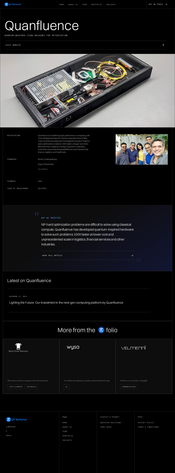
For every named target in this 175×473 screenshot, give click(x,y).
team (64, 431)
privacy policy (146, 423)
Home (64, 423)
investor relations (110, 423)
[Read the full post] (78, 300)
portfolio (67, 436)
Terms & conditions (148, 427)
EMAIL (9, 435)
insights (67, 440)
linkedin (10, 427)
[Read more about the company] (31, 366)
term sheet (106, 427)
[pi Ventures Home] (17, 419)
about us (67, 427)
